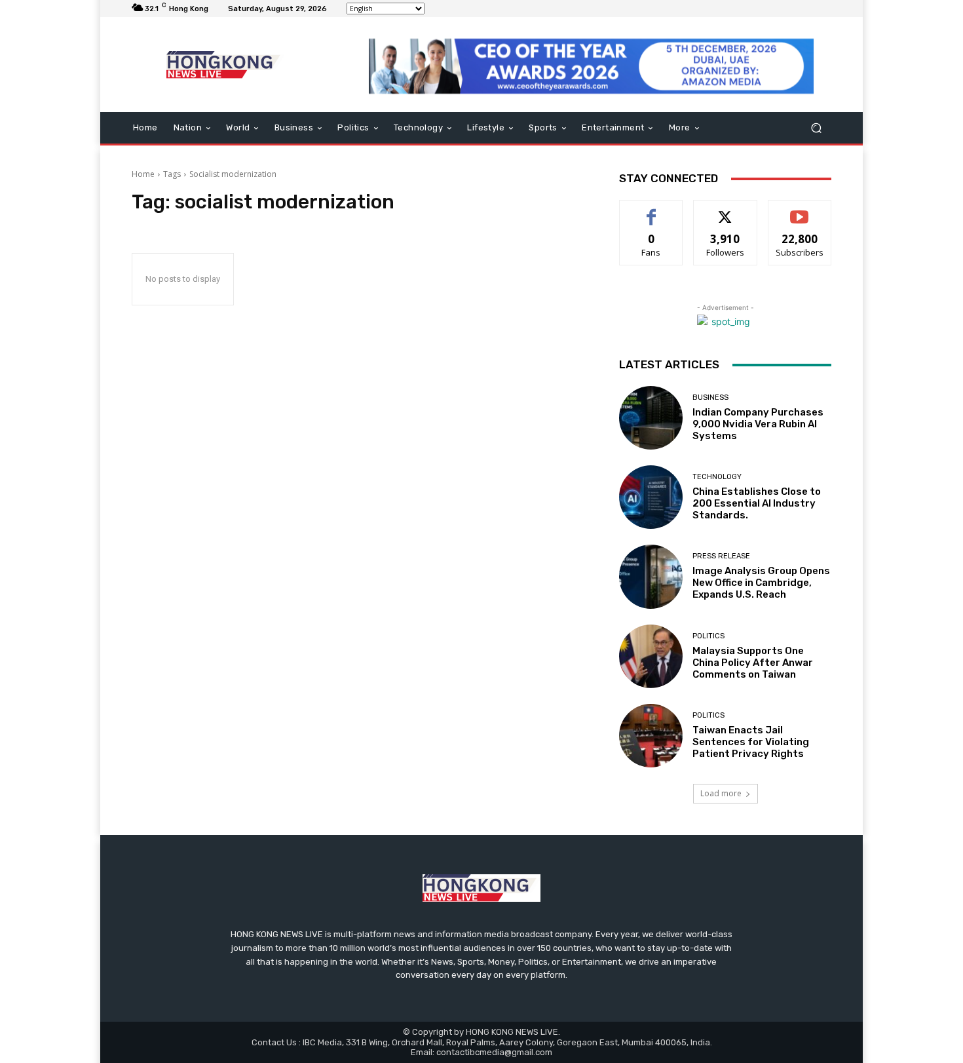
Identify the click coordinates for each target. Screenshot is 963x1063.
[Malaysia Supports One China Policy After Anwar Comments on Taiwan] (651, 656)
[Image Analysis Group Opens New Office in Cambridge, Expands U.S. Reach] (651, 576)
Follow (725, 210)
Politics (708, 636)
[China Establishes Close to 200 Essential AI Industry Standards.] (651, 497)
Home (143, 174)
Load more (721, 793)
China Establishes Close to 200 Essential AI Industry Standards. (756, 503)
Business (710, 397)
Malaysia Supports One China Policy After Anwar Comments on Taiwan (752, 662)
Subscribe (800, 210)
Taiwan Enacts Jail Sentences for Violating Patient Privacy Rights (750, 742)
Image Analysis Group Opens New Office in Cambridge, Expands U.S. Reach (761, 582)
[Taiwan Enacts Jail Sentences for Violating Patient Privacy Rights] (651, 735)
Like (651, 210)
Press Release (721, 556)
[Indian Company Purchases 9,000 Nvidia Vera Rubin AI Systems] (651, 418)
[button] (816, 128)
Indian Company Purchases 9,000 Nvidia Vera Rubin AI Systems (757, 424)
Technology (717, 476)
